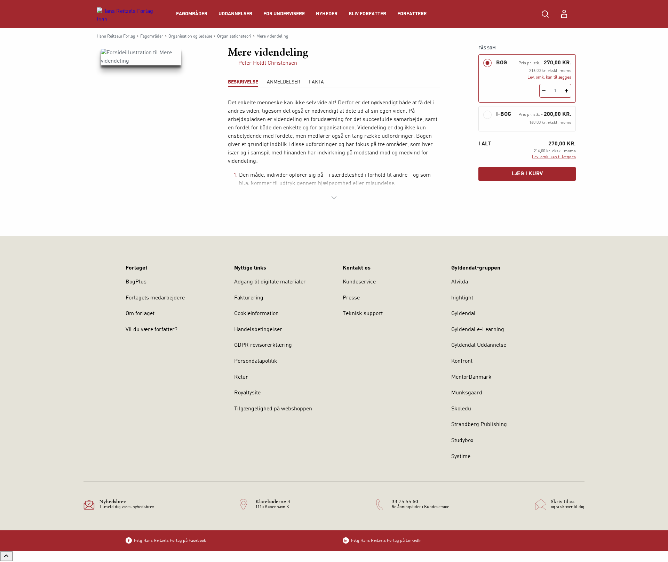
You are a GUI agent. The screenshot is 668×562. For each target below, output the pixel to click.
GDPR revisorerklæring (263, 345)
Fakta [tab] (316, 82)
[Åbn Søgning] (545, 14)
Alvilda (459, 282)
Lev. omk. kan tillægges (549, 77)
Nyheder (326, 13)
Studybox (462, 440)
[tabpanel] (334, 150)
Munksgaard (466, 393)
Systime (460, 456)
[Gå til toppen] (6, 556)
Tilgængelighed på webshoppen (273, 409)
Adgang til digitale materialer (270, 282)
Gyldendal (463, 313)
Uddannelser (235, 13)
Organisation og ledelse (190, 36)
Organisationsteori (234, 36)
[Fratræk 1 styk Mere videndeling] (544, 90)
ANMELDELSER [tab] (283, 82)
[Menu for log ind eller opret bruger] (564, 14)
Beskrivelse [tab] (243, 82)
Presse (351, 298)
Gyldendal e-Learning (477, 329)
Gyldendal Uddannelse (478, 345)
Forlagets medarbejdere (155, 298)
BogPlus (136, 282)
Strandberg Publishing (479, 424)
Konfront (461, 361)
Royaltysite (247, 393)
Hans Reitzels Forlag (116, 36)
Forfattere (412, 13)
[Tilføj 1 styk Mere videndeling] (566, 90)
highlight (462, 298)
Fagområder (191, 13)
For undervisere (284, 13)
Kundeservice (359, 282)
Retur (241, 377)
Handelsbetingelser (258, 329)
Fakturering (248, 298)
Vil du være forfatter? (151, 329)
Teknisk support (363, 313)
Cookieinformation (256, 313)
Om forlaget (140, 313)
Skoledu (461, 409)
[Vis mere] (334, 197)
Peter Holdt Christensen (267, 63)
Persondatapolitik (255, 361)
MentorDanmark (471, 377)
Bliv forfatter (367, 13)
